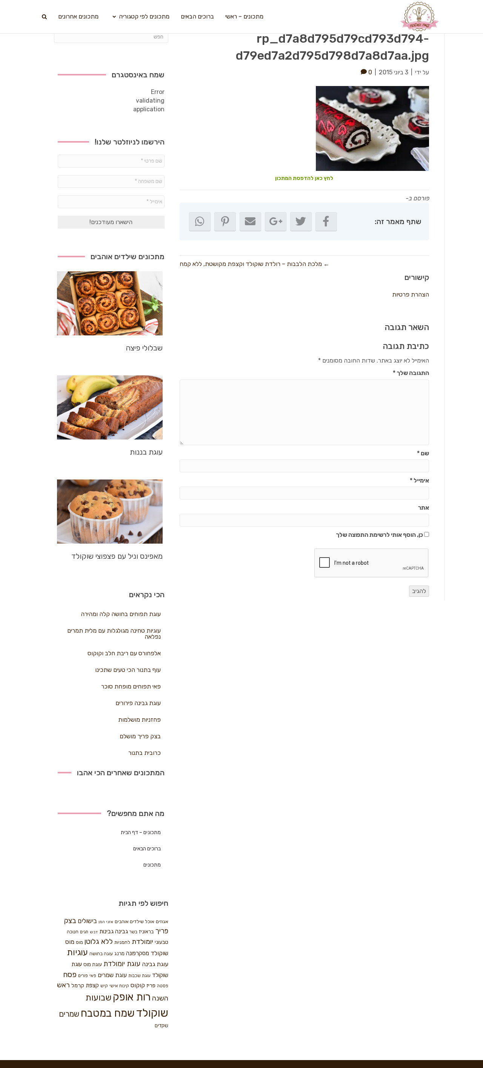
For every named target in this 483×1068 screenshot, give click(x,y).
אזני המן (105, 921)
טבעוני (161, 942)
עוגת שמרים (112, 975)
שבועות (98, 998)
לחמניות (122, 942)
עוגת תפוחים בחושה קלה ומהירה (121, 614)
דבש (94, 932)
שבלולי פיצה (144, 347)
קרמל (77, 985)
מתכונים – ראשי (244, 16)
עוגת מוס (92, 964)
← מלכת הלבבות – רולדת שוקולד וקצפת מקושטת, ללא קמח (254, 263)
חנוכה (72, 931)
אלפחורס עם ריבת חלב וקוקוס (124, 653)
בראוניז (146, 931)
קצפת (92, 985)
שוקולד (152, 1013)
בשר (133, 931)
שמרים (69, 1014)
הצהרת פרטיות (410, 294)
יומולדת (142, 941)
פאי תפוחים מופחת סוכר (131, 686)
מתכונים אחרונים (78, 16)
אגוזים (162, 921)
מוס (79, 942)
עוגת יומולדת (121, 964)
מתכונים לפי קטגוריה (144, 16)
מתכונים (152, 865)
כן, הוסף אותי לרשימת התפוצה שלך (380, 534)
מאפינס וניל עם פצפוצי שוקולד (117, 556)
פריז (150, 985)
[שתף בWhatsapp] (200, 221)
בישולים (87, 921)
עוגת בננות (146, 451)
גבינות (106, 931)
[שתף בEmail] (250, 221)
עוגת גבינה (155, 964)
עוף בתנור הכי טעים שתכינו (128, 669)
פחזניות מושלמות (139, 719)
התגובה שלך (411, 372)
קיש (104, 985)
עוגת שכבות (139, 975)
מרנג (119, 953)
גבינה (121, 931)
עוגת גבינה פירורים (138, 703)
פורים (83, 975)
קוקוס (138, 985)
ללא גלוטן (99, 941)
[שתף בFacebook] (326, 221)
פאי (92, 975)
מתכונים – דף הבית (141, 832)
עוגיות (77, 952)
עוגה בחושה (101, 953)
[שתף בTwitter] (301, 221)
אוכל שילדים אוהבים (134, 921)
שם (423, 453)
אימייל (419, 480)
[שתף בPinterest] (225, 221)
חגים (84, 931)
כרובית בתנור (144, 752)
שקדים (161, 1025)
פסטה (162, 985)
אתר (423, 507)
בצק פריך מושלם (140, 736)
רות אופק (132, 997)
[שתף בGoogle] (275, 221)
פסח (70, 974)
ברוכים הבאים (197, 16)
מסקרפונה (137, 953)
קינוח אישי (119, 985)
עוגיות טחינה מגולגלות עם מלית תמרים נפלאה (114, 633)
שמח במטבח (108, 1013)
